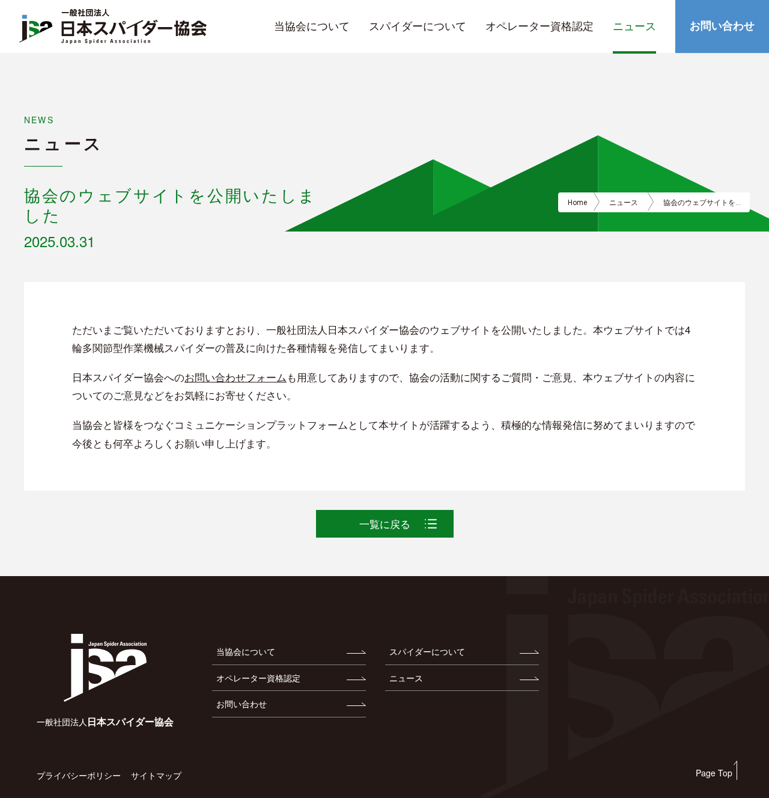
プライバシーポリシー (79, 775)
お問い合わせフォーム (235, 376)
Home (577, 202)
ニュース (623, 202)
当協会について (245, 651)
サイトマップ (156, 775)
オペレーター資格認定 (258, 678)
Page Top (714, 773)
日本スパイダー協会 (105, 721)
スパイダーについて (427, 651)
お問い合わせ (241, 704)
